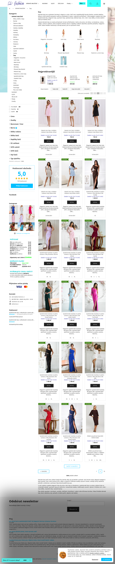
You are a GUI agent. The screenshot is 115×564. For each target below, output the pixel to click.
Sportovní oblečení (18, 48)
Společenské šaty (18, 76)
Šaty (14, 55)
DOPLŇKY (16, 85)
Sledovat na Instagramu (23, 233)
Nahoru (44, 471)
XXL (100, 460)
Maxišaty (16, 64)
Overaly (15, 42)
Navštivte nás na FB (17, 301)
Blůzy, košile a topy (18, 19)
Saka (14, 46)
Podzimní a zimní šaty (20, 74)
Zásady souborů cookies (97, 553)
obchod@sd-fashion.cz (18, 297)
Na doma (16, 39)
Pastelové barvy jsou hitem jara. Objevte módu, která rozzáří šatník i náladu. (31, 540)
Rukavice (15, 44)
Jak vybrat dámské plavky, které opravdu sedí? (23, 531)
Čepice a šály (17, 23)
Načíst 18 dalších (72, 466)
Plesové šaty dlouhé (19, 69)
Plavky (13, 99)
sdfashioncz (15, 304)
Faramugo (16, 87)
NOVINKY (14, 92)
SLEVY (13, 94)
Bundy (15, 21)
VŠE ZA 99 (14, 97)
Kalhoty (15, 32)
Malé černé (17, 62)
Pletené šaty (17, 71)
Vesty (14, 83)
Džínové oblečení (18, 25)
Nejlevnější (55, 89)
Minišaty (16, 67)
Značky (14, 101)
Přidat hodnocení (22, 186)
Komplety (16, 35)
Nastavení (95, 559)
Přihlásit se (73, 509)
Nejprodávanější (76, 89)
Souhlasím (107, 559)
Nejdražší (65, 89)
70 (104, 471)
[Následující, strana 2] (100, 471)
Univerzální (49, 154)
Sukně (15, 51)
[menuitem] (32, 3)
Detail (49, 141)
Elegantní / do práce (19, 58)
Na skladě (15, 106)
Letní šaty (16, 60)
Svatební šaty (17, 78)
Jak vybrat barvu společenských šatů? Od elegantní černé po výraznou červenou (32, 521)
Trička (15, 80)
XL (50, 276)
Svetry (15, 53)
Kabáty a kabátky (18, 28)
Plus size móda (17, 90)
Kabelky (15, 30)
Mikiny (15, 37)
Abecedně (86, 89)
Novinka (14, 109)
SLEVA (14, 111)
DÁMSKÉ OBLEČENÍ (17, 16)
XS (95, 215)
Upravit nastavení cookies (49, 559)
